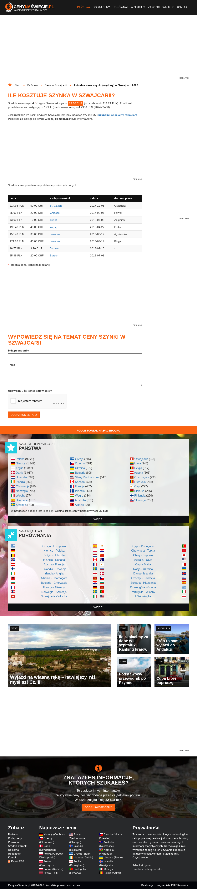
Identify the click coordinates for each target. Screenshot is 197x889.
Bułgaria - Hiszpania (143, 582)
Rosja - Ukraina (143, 569)
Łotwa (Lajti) (50, 872)
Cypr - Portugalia (143, 546)
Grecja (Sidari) (82, 853)
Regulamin (14, 853)
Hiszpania (22, 500)
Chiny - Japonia (143, 555)
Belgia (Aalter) (112, 872)
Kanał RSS (17, 861)
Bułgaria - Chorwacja (54, 582)
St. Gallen (56, 205)
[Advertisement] (98, 49)
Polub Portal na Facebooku (98, 430)
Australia (80, 500)
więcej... (55, 227)
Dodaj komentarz (24, 414)
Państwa (83, 7)
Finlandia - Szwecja (54, 569)
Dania (19, 472)
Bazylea (54, 248)
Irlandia (20, 481)
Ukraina (80, 468)
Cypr (137, 486)
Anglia (19, 468)
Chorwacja (22, 486)
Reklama (13, 849)
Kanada (80, 481)
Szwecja (21, 504)
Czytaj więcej (140, 857)
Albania (79, 504)
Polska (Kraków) (53, 869)
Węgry (79, 495)
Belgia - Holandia (54, 555)
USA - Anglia (143, 596)
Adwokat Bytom (142, 865)
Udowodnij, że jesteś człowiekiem (30, 390)
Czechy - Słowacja (143, 578)
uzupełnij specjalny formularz (117, 114)
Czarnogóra (141, 477)
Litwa (137, 463)
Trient (53, 219)
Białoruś (139, 490)
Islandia (80, 490)
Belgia (138, 468)
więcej (98, 519)
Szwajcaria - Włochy (54, 596)
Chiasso (55, 212)
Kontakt (182, 7)
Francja (79, 486)
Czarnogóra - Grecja (143, 587)
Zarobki (154, 7)
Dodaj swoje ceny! (98, 807)
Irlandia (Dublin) (83, 857)
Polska (20, 459)
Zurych (54, 255)
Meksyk (108, 869)
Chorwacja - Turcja (143, 550)
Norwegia (22, 490)
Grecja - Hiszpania (54, 546)
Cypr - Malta (143, 564)
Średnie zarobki (17, 845)
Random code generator (147, 869)
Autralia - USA (143, 559)
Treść (11, 364)
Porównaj (120, 7)
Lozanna (55, 234)
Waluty (168, 7)
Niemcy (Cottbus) (54, 834)
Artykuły (138, 7)
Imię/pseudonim (18, 350)
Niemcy (21, 463)
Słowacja (140, 500)
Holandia (21, 477)
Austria (138, 472)
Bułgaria (80, 472)
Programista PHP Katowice (172, 885)
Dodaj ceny (101, 7)
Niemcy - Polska (53, 550)
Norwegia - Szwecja (54, 592)
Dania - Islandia (143, 573)
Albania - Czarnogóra (54, 578)
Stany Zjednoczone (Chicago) (77, 838)
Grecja (79, 459)
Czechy (80, 463)
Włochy (20, 495)
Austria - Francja (54, 564)
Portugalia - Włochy (143, 592)
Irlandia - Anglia (53, 573)
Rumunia (140, 481)
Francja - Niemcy (54, 587)
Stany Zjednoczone (87, 477)
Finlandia (139, 495)
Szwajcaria (141, 459)
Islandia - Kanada (54, 559)
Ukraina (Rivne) (113, 857)
